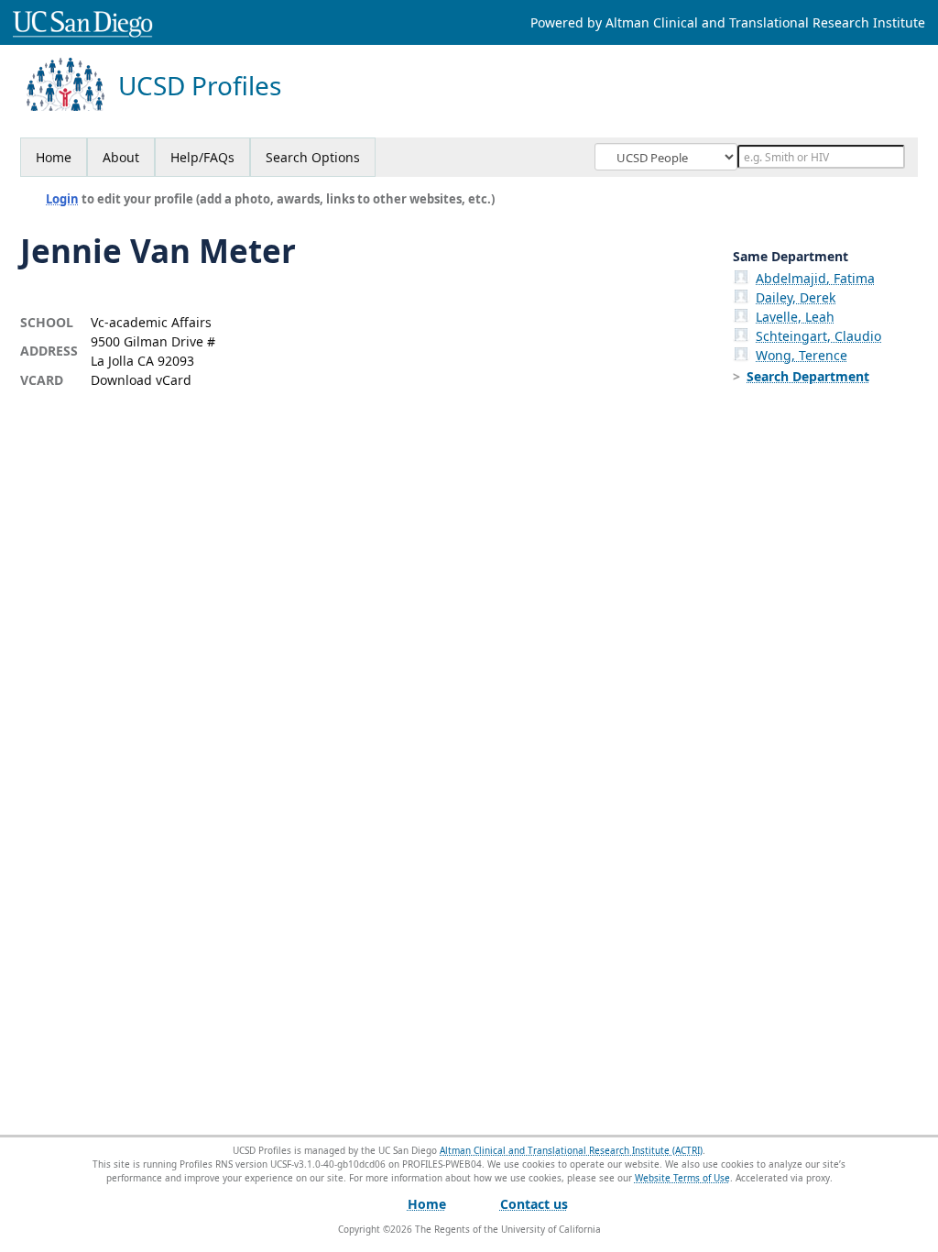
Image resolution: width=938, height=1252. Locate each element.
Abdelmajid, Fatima (815, 278)
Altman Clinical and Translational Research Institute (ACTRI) (571, 1150)
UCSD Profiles (199, 85)
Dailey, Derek (795, 297)
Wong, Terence (801, 355)
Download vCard (141, 380)
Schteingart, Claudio (818, 336)
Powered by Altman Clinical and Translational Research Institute (727, 22)
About (121, 157)
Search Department (808, 376)
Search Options (313, 157)
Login (62, 199)
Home (53, 157)
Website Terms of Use (682, 1177)
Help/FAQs (202, 157)
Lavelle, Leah (795, 316)
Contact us (534, 1204)
